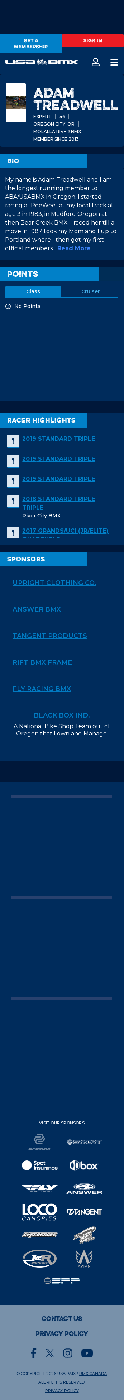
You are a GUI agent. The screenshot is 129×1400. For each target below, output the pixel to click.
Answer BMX (37, 609)
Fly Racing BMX (42, 689)
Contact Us (62, 1319)
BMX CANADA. (93, 1373)
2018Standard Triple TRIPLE (58, 503)
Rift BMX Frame (42, 662)
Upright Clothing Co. (54, 583)
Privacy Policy (61, 1334)
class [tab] (33, 291)
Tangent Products (50, 636)
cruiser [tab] (90, 291)
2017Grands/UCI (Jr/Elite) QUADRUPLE (65, 535)
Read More (74, 248)
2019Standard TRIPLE (58, 438)
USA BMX (66, 1373)
